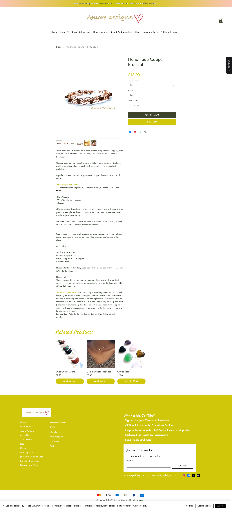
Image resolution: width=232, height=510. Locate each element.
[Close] (228, 506)
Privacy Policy (141, 505)
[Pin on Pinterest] (135, 132)
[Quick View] (70, 354)
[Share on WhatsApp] (140, 132)
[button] (220, 20)
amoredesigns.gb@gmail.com (164, 475)
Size (130, 91)
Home (59, 47)
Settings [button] (189, 505)
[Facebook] (188, 475)
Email (130, 460)
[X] (193, 475)
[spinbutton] (134, 105)
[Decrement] (130, 105)
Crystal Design (134, 81)
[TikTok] (198, 475)
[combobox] (152, 85)
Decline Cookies (204, 505)
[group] (116, 362)
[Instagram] (184, 475)
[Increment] (138, 105)
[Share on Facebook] (129, 132)
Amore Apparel (27, 431)
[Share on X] (145, 132)
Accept (220, 505)
